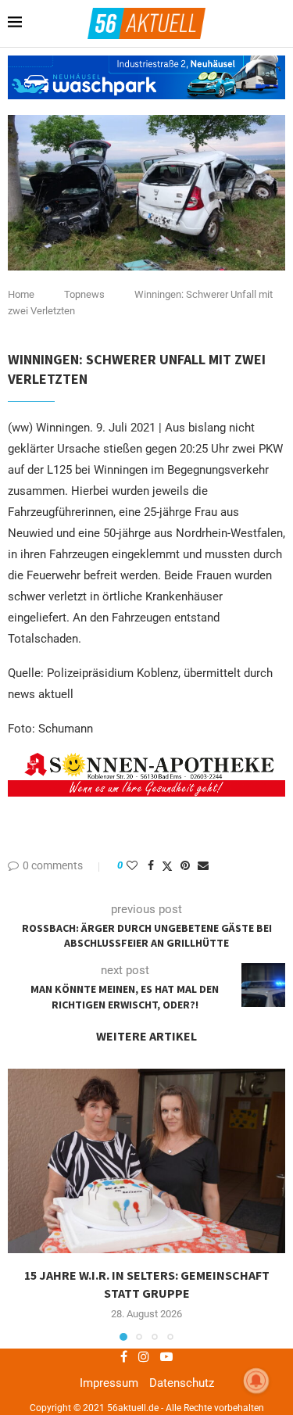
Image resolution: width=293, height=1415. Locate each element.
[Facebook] (123, 1356)
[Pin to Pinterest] (185, 865)
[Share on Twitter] (167, 865)
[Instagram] (143, 1356)
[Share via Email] (203, 865)
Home (21, 294)
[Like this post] (132, 865)
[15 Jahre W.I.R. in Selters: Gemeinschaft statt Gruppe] (146, 1161)
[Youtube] (166, 1356)
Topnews (84, 294)
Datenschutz (181, 1383)
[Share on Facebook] (151, 865)
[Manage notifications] (256, 1380)
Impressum (109, 1383)
